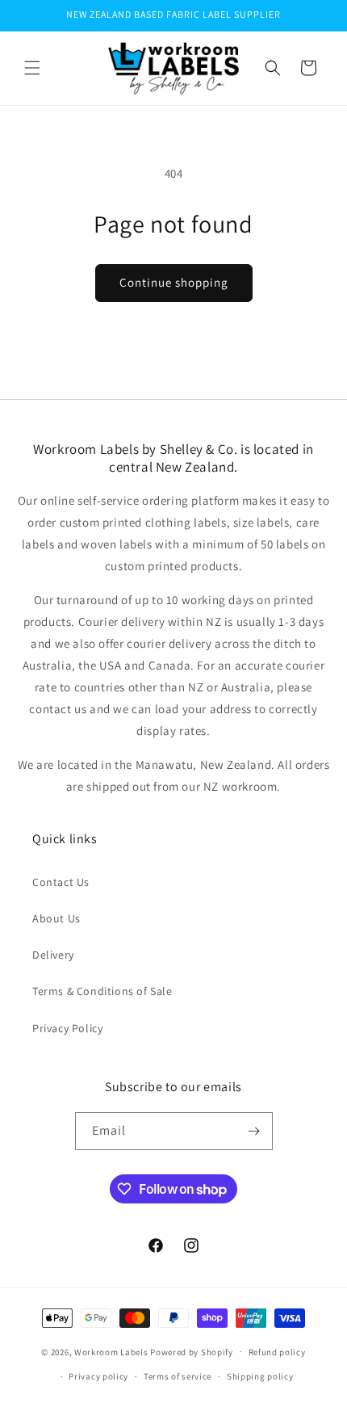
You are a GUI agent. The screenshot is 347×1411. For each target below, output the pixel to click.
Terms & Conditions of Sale (102, 991)
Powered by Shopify (191, 1351)
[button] (32, 68)
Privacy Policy (67, 1028)
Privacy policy (98, 1376)
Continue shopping (173, 282)
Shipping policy (260, 1376)
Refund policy (277, 1352)
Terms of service (177, 1376)
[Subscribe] (254, 1131)
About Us (56, 918)
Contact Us (61, 882)
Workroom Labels (111, 1351)
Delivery (53, 954)
